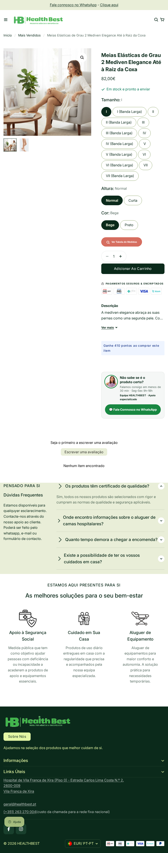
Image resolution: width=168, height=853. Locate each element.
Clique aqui (109, 5)
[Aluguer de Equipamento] (140, 648)
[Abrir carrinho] (162, 19)
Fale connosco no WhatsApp (73, 5)
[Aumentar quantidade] (121, 256)
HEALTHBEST (28, 843)
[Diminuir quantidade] (105, 256)
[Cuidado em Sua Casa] (84, 645)
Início (8, 35)
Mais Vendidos (29, 35)
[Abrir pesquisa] (156, 19)
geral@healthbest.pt (20, 804)
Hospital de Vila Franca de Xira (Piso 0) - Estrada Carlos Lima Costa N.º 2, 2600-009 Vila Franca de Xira (64, 785)
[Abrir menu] (5, 19)
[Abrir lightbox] (82, 57)
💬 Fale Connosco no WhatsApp (133, 409)
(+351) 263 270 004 (20, 812)
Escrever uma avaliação (84, 452)
